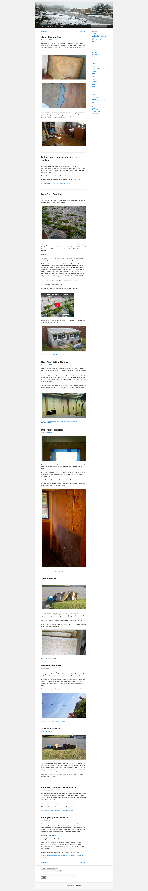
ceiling (46, 354)
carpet (46, 150)
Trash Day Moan (49, 578)
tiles (57, 421)
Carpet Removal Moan (51, 37)
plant (64, 855)
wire (65, 721)
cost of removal (48, 721)
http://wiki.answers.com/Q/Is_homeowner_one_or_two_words (56, 183)
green (59, 855)
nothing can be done (57, 721)
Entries (95, 110)
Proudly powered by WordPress (74, 885)
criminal (47, 810)
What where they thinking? (71, 421)
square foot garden (69, 855)
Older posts (44, 31)
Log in (93, 108)
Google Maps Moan (96, 35)
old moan (94, 81)
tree (49, 658)
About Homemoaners (51, 26)
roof (53, 354)
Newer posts (83, 31)
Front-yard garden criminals (54, 817)
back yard (47, 855)
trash (46, 658)
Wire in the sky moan (51, 665)
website (54, 835)
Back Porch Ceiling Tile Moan (55, 361)
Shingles (94, 33)
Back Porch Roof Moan (52, 194)
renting (94, 88)
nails (50, 421)
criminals (43, 857)
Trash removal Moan (50, 728)
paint (46, 571)
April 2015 (94, 52)
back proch (59, 571)
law (53, 810)
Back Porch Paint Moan (52, 429)
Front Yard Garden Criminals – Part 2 (58, 787)
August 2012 (95, 54)
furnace (94, 71)
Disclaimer (61, 26)
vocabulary (54, 187)
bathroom (94, 63)
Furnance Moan (96, 43)
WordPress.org (95, 113)
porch (50, 354)
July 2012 (94, 56)
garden (51, 810)
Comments (96, 111)
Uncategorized (48, 187)
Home (43, 26)
